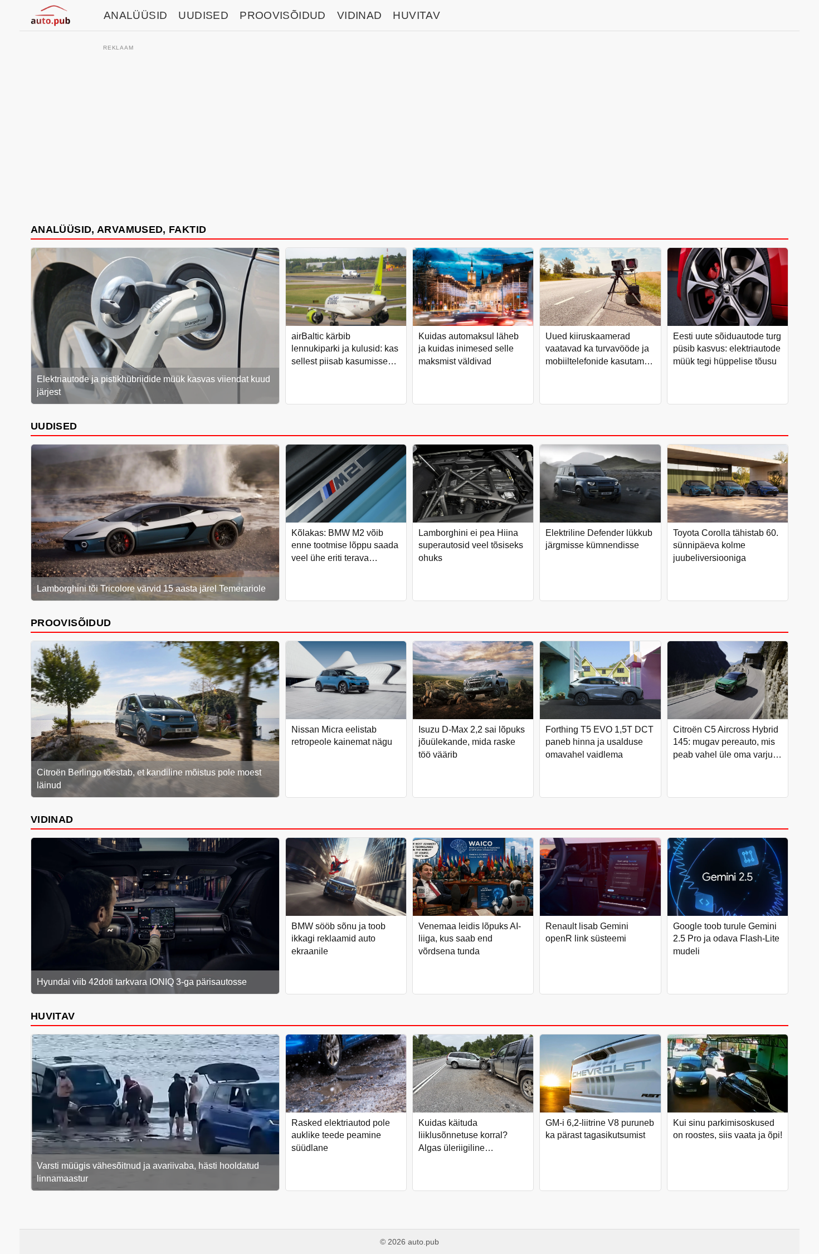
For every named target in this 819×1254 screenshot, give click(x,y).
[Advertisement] (409, 132)
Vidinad (359, 15)
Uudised (203, 15)
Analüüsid (135, 15)
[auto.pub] (50, 15)
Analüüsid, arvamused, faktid (118, 229)
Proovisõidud (283, 15)
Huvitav (416, 15)
